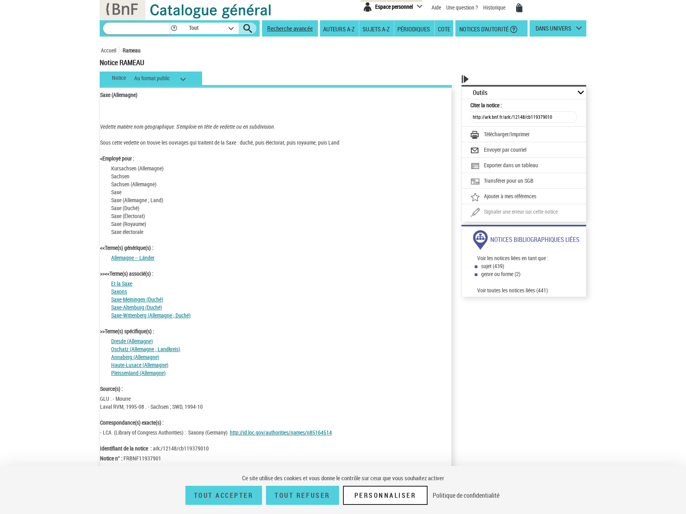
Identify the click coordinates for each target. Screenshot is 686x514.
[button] (173, 28)
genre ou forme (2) (500, 274)
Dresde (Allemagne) (132, 341)
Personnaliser (385, 495)
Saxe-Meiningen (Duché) (137, 299)
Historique (495, 7)
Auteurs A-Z (339, 29)
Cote (444, 29)
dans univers (553, 30)
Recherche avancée (290, 28)
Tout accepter (224, 495)
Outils (480, 93)
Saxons (119, 291)
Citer (486, 105)
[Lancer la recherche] (247, 28)
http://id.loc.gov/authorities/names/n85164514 (281, 432)
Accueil (108, 50)
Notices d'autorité (483, 29)
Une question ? (462, 7)
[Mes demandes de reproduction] (519, 8)
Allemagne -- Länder (132, 257)
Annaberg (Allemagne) (135, 357)
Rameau (132, 50)
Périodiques (413, 29)
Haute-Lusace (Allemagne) (139, 365)
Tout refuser (302, 495)
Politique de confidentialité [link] (466, 495)
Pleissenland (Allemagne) (138, 373)
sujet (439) (492, 266)
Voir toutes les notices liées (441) (512, 290)
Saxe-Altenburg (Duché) (136, 307)
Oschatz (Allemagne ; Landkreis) (145, 349)
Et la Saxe (121, 283)
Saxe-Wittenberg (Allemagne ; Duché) (151, 315)
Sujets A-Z (375, 29)
